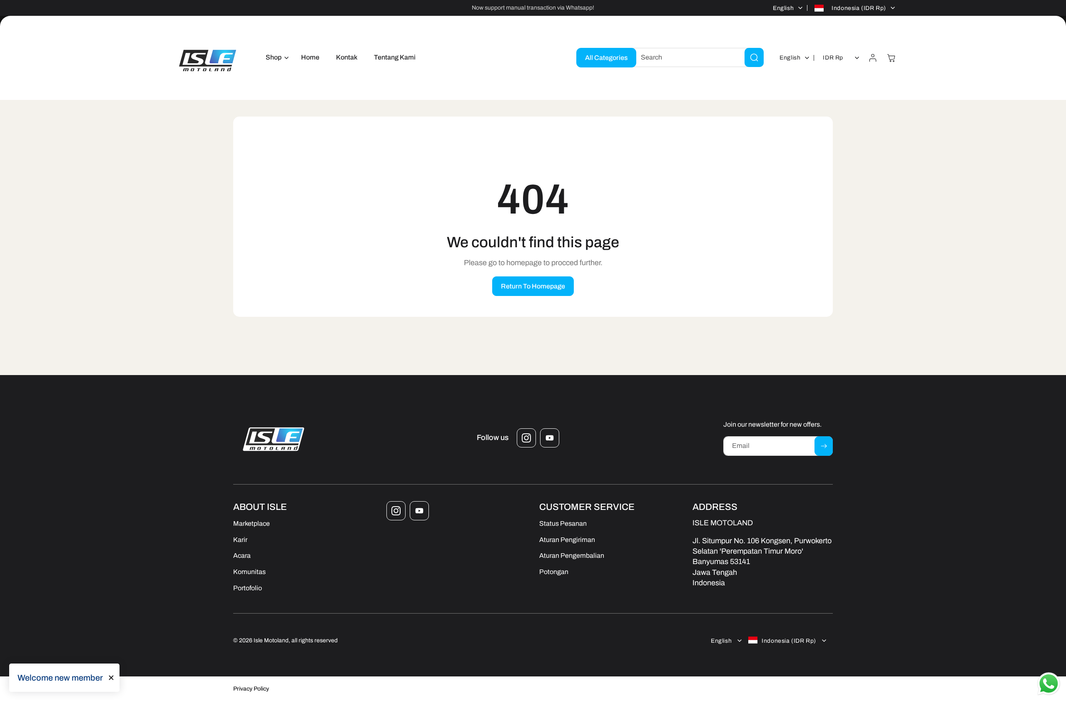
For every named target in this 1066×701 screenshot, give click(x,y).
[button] (275, 57)
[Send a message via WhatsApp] (1049, 684)
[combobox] (695, 57)
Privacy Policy (251, 689)
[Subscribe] (823, 446)
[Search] (754, 57)
